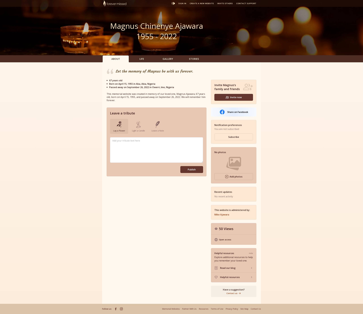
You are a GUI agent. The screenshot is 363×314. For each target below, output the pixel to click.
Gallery (168, 58)
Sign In (182, 3)
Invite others (225, 3)
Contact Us (256, 308)
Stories (194, 58)
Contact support (246, 3)
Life (142, 58)
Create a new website (202, 3)
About (115, 58)
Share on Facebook (237, 112)
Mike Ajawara (221, 214)
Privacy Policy (232, 308)
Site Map (244, 308)
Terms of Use (217, 308)
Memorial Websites (171, 308)
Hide (251, 253)
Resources (203, 308)
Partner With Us (189, 308)
